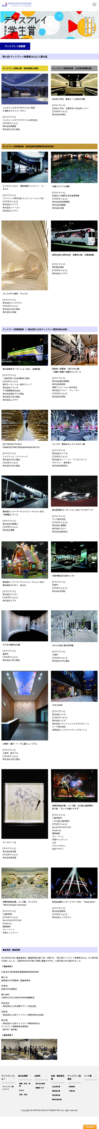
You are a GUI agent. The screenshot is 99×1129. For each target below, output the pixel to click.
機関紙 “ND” (40, 1088)
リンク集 (88, 1075)
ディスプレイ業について (8, 1087)
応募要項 (72, 1086)
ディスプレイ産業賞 (74, 1077)
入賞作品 (72, 1091)
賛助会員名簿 (57, 1099)
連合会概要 (23, 1075)
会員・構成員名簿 (57, 1077)
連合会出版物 (40, 1083)
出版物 (37, 1075)
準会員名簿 (56, 1095)
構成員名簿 (56, 1091)
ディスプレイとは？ (8, 1077)
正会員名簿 (56, 1086)
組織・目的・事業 (24, 1084)
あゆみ (21, 1090)
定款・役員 (23, 1094)
